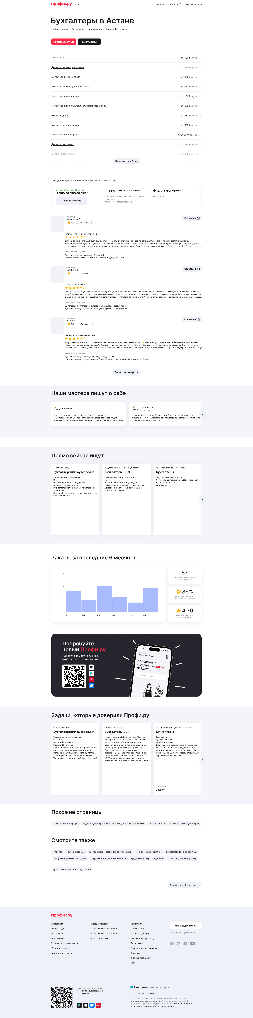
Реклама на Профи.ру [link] (142, 938)
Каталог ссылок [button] (59, 948)
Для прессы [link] (136, 943)
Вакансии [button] (135, 952)
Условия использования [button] (64, 943)
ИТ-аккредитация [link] (140, 933)
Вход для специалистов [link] (104, 933)
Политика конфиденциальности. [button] (159, 1006)
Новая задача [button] (59, 928)
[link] (63, 41)
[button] (192, 218)
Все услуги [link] (57, 933)
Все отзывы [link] (57, 938)
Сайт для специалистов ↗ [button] (105, 928)
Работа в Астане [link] (100, 938)
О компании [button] (137, 928)
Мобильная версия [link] (61, 952)
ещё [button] (121, 420)
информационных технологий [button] (145, 1001)
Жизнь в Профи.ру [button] (140, 957)
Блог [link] (132, 962)
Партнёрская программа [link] (144, 948)
